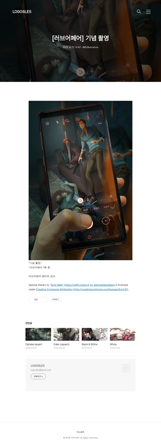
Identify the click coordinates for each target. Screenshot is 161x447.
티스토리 (80, 432)
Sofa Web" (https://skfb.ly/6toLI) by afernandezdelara (83, 285)
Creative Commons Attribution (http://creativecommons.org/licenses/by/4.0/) (82, 289)
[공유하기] (40, 299)
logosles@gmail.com (41, 370)
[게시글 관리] (44, 299)
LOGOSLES (22, 11)
